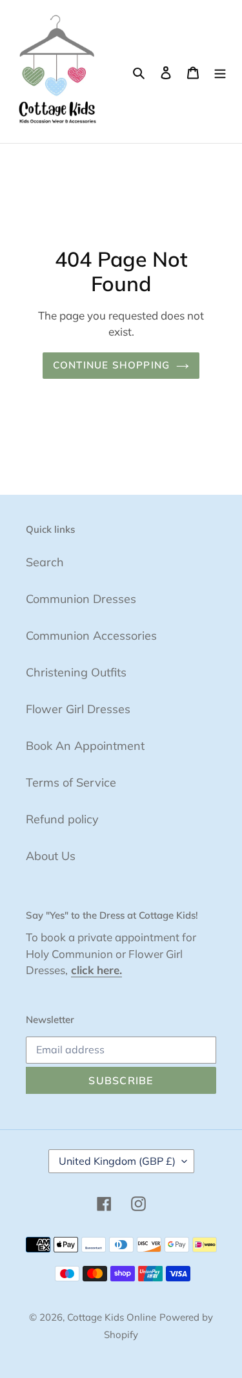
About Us (51, 855)
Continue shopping (111, 365)
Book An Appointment (85, 745)
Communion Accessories (91, 635)
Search (45, 562)
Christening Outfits (76, 672)
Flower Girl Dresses (78, 709)
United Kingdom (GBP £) (117, 1160)
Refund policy (62, 819)
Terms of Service (71, 782)
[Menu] (220, 71)
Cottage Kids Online (111, 1317)
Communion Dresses (81, 598)
